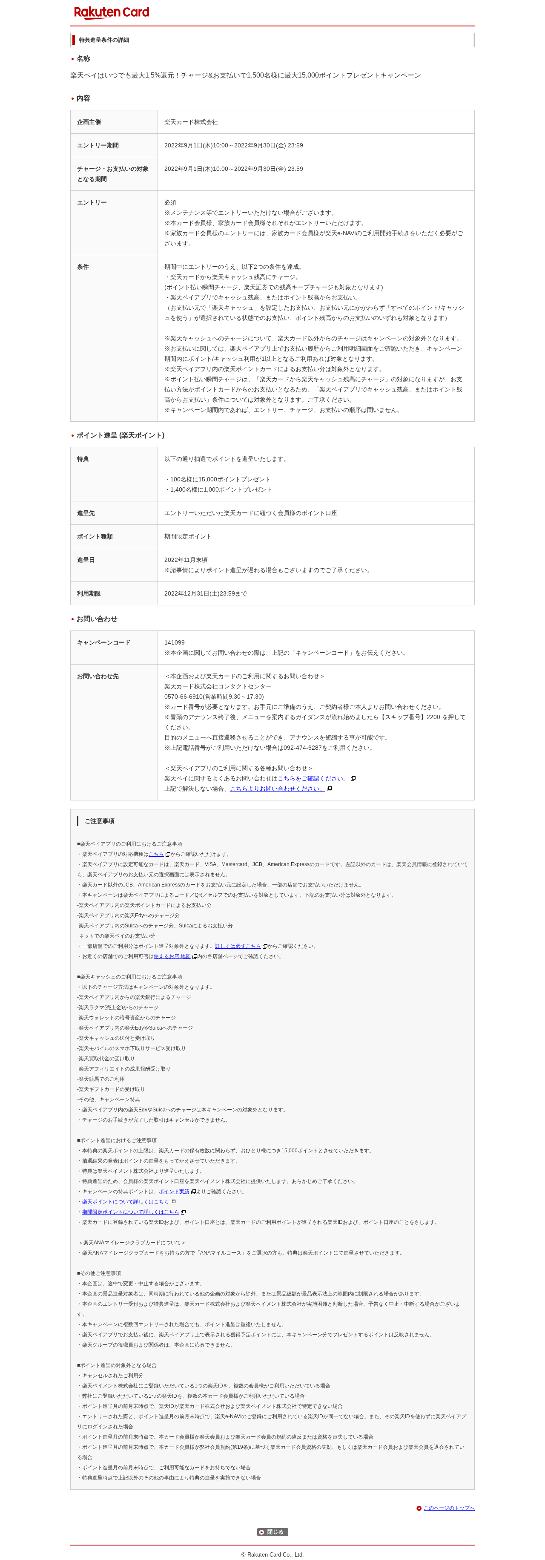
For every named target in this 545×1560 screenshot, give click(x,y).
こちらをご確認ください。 (313, 778)
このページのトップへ (449, 1508)
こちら (156, 854)
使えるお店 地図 (172, 956)
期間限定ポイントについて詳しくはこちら (130, 1212)
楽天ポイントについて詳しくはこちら (125, 1202)
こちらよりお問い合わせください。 (277, 788)
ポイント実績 (174, 1191)
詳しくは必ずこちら (238, 946)
